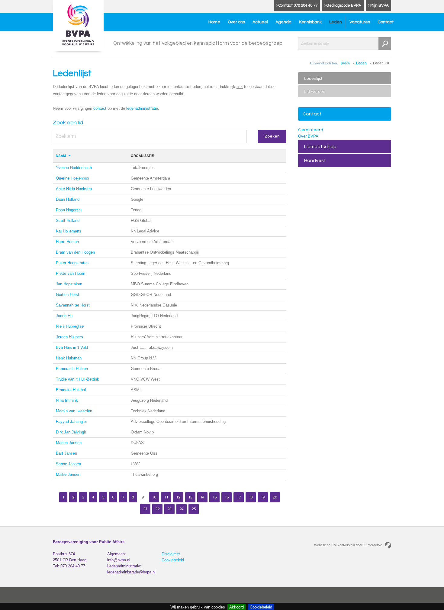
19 (263, 497)
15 (214, 497)
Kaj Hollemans (68, 231)
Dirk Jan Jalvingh (71, 432)
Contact (386, 22)
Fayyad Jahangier (71, 421)
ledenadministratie (142, 108)
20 (275, 497)
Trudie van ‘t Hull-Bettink (77, 379)
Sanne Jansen (68, 464)
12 (178, 497)
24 (181, 509)
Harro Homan (67, 241)
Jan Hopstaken (69, 284)
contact (99, 108)
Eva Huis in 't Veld (72, 347)
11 (166, 497)
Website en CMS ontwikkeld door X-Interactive (348, 545)
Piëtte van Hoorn (70, 273)
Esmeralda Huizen (72, 368)
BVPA (345, 63)
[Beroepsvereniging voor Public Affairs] (78, 25)
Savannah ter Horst (73, 305)
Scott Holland (67, 220)
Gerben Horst (67, 294)
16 (226, 497)
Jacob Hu (64, 315)
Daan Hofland (67, 199)
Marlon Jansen (69, 442)
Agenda (283, 22)
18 (251, 497)
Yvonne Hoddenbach (74, 167)
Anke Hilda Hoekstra (74, 189)
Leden (335, 22)
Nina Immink (67, 400)
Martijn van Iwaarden (74, 411)
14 (202, 497)
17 (238, 497)
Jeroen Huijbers (69, 337)
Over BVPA (308, 136)
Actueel (260, 22)
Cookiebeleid (173, 560)
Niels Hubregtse (70, 326)
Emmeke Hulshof (71, 390)
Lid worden (314, 91)
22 (157, 509)
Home (214, 22)
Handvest (315, 160)
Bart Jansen (66, 453)
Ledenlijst (313, 78)
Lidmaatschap (320, 146)
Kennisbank (310, 22)
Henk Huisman (69, 358)
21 (145, 509)
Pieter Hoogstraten (72, 263)
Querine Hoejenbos (72, 178)
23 (169, 509)
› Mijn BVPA (378, 5)
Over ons (236, 22)
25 (193, 509)
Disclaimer (171, 554)
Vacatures (359, 22)
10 (154, 497)
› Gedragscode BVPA (342, 5)
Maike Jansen (68, 474)
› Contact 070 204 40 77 (296, 5)
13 (190, 497)
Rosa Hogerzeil (69, 210)
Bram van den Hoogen (75, 252)
